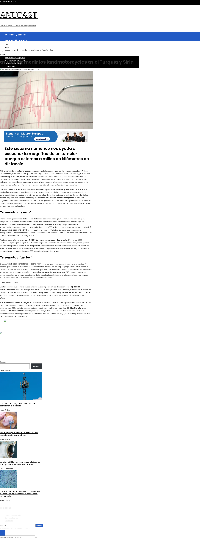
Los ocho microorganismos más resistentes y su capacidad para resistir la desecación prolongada (21, 493)
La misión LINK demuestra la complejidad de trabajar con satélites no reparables (20, 463)
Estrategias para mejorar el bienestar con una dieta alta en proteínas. (19, 433)
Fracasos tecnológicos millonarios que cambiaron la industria (17, 404)
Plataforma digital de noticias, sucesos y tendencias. (18, 26)
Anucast (19, 16)
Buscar (3, 362)
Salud (2, 54)
